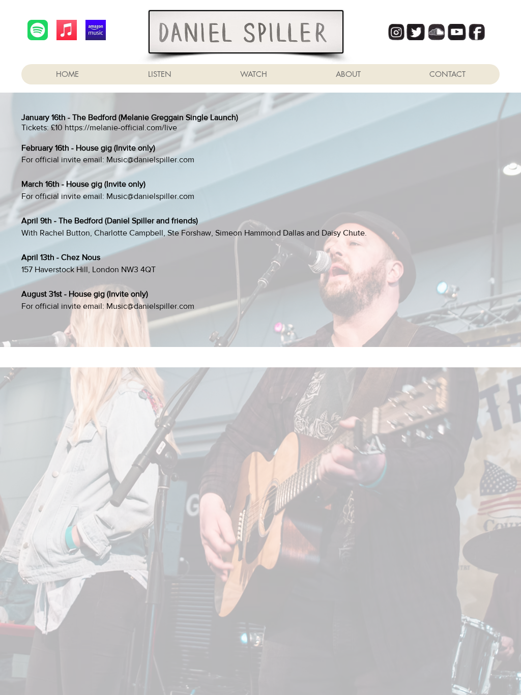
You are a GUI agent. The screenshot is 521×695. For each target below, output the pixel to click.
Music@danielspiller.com (150, 159)
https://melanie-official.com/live (121, 127)
